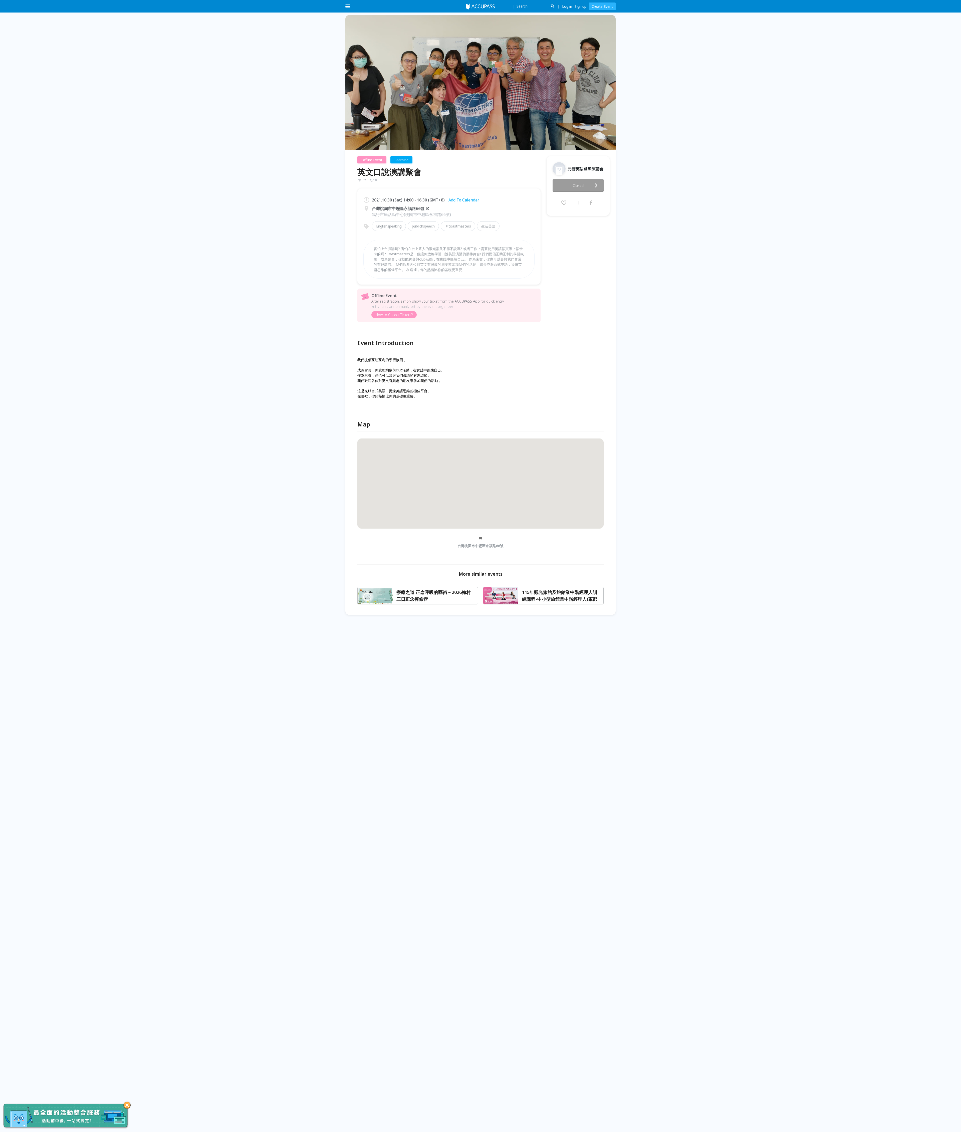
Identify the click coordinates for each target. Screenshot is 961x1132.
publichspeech (423, 226)
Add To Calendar (463, 200)
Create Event (602, 6)
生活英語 (488, 226)
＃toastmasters (458, 226)
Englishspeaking (389, 226)
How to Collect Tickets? (394, 314)
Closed (578, 185)
